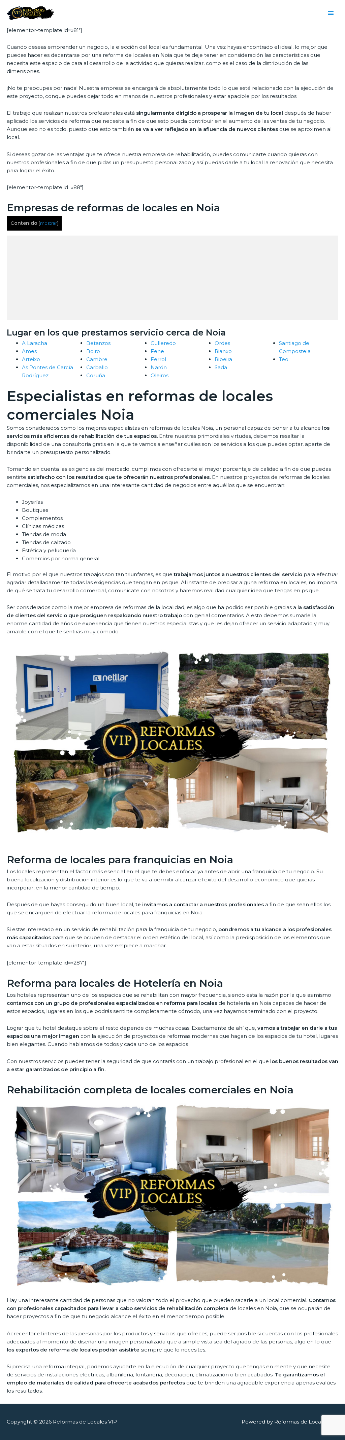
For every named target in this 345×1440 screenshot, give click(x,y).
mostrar (48, 223)
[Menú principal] (331, 13)
